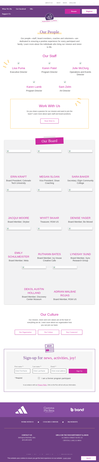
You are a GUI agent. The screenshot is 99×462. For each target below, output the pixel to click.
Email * (53, 366)
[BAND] (77, 410)
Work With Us (49, 121)
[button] (96, 3)
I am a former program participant (56, 378)
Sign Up (79, 371)
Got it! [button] (89, 458)
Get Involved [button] (21, 9)
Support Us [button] (6, 14)
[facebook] (91, 3)
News (65, 3)
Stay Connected (71, 332)
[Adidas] (21, 410)
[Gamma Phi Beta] (49, 410)
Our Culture (48, 332)
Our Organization (25, 332)
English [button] (72, 3)
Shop (58, 3)
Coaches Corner (50, 422)
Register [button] (89, 11)
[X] (85, 3)
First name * (19, 366)
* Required (18, 378)
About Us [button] (49, 3)
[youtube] (88, 3)
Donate (74, 11)
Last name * (37, 366)
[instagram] (82, 3)
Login (2, 3)
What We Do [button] (7, 9)
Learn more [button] (67, 458)
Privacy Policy (42, 385)
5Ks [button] (31, 9)
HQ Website (73, 422)
